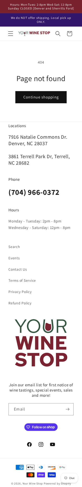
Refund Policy (20, 303)
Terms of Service (22, 280)
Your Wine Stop (33, 483)
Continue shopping (41, 96)
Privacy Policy (20, 291)
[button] (10, 33)
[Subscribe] (67, 409)
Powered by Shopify (57, 483)
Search (14, 246)
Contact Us (17, 269)
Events (14, 258)
